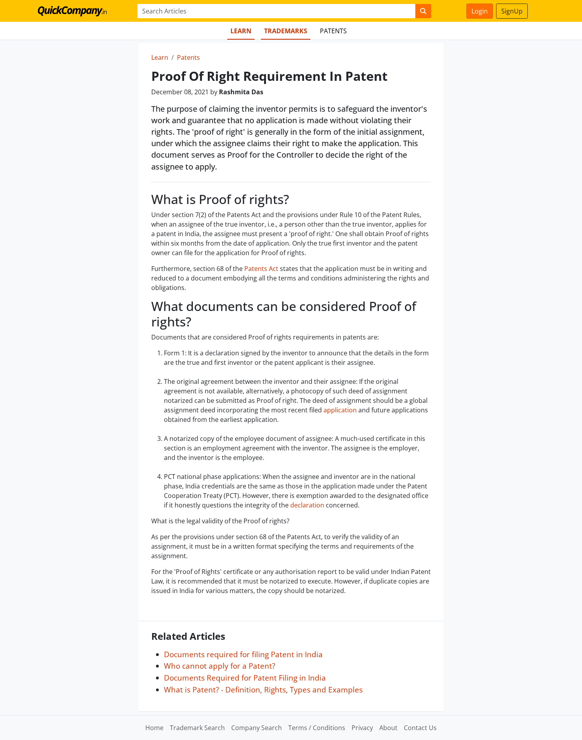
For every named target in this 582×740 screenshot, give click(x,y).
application (340, 410)
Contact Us (420, 727)
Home (154, 727)
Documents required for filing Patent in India (243, 654)
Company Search (256, 727)
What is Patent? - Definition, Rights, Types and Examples (263, 689)
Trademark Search (197, 727)
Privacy (362, 727)
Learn (240, 31)
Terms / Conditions (316, 727)
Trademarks (285, 31)
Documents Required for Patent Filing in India (245, 678)
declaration (307, 505)
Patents (333, 31)
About (388, 727)
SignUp (512, 11)
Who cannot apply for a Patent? (219, 666)
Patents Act (261, 268)
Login (480, 11)
